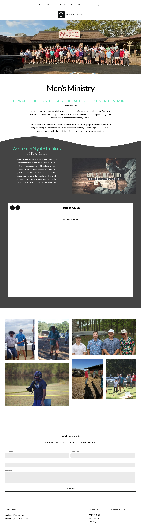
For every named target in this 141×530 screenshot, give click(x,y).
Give (73, 5)
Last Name (74, 451)
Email (7, 461)
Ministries (82, 5)
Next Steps (96, 5)
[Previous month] (12, 207)
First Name (9, 451)
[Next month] (17, 207)
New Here (63, 5)
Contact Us (70, 489)
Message (8, 470)
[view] (123, 207)
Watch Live (51, 5)
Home (41, 5)
